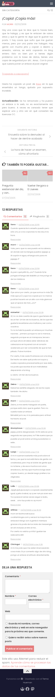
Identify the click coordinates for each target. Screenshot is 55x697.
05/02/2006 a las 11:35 (33, 544)
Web (7, 611)
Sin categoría (11, 10)
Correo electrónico (35, 597)
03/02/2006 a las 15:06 (35, 428)
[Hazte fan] (27, 689)
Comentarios (16, 216)
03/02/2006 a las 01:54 (29, 401)
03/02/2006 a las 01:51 (29, 384)
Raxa (38, 83)
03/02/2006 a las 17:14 (29, 452)
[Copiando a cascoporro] (15, 73)
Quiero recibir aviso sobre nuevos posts (26, 639)
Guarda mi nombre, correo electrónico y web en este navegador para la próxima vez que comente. (26, 627)
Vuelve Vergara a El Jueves (38, 187)
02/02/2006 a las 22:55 (29, 224)
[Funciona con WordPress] (22, 679)
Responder (16, 239)
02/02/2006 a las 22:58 (29, 245)
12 (52, 10)
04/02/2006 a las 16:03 (31, 510)
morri (10, 24)
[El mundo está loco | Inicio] (10, 3)
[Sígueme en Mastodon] (33, 689)
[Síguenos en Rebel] (22, 689)
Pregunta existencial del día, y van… (13, 189)
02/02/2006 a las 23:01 (29, 288)
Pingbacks (40, 216)
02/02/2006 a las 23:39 (33, 312)
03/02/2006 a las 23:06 (28, 486)
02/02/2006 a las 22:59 (29, 268)
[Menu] (51, 3)
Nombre (10, 596)
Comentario (13, 576)
